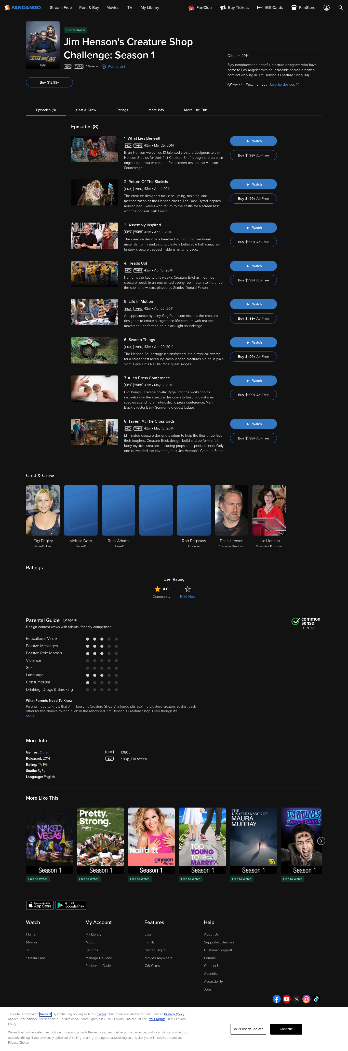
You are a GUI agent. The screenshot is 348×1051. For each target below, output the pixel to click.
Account (92, 942)
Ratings (122, 110)
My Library (93, 934)
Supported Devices (219, 942)
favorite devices (282, 84)
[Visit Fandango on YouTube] (286, 999)
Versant (45, 1014)
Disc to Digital (155, 950)
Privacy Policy (174, 1014)
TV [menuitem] (129, 7)
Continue (286, 1029)
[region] (174, 1029)
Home (31, 934)
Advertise (211, 973)
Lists (148, 934)
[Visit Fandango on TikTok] (316, 999)
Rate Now (187, 596)
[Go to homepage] (23, 7)
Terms (101, 1014)
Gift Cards (152, 966)
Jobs (207, 989)
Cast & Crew (86, 110)
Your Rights (157, 1019)
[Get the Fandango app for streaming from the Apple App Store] (40, 905)
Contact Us (212, 966)
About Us (211, 934)
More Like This (196, 110)
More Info (156, 110)
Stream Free (35, 958)
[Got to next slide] (321, 840)
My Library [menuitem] (150, 7)
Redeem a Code (98, 966)
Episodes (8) (46, 110)
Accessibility (213, 981)
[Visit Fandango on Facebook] (276, 999)
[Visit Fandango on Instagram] (306, 999)
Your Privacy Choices (248, 1029)
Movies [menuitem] (112, 7)
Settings (92, 950)
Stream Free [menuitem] (61, 7)
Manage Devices (99, 958)
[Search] (341, 7)
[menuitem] (270, 7)
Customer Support (218, 950)
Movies (31, 942)
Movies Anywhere (158, 958)
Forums (210, 958)
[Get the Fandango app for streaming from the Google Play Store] (70, 905)
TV (28, 950)
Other (44, 752)
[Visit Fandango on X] (296, 999)
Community (161, 596)
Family (150, 942)
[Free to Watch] (49, 840)
